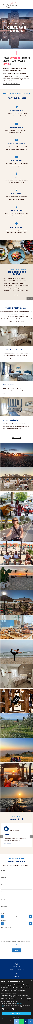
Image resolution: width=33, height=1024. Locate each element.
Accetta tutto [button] (16, 1013)
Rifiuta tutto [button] (16, 1017)
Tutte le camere (16, 437)
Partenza (4, 906)
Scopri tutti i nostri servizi (11, 83)
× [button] (31, 981)
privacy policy (19, 944)
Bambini (3, 920)
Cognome (4, 877)
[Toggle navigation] (31, 4)
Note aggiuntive (6, 928)
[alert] (16, 1001)
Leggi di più (19, 1003)
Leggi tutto (7, 844)
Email (2, 892)
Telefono (4, 885)
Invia (16, 950)
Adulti (3, 913)
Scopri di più (16, 295)
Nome (3, 870)
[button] (28, 298)
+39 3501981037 (19, 969)
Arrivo (3, 899)
